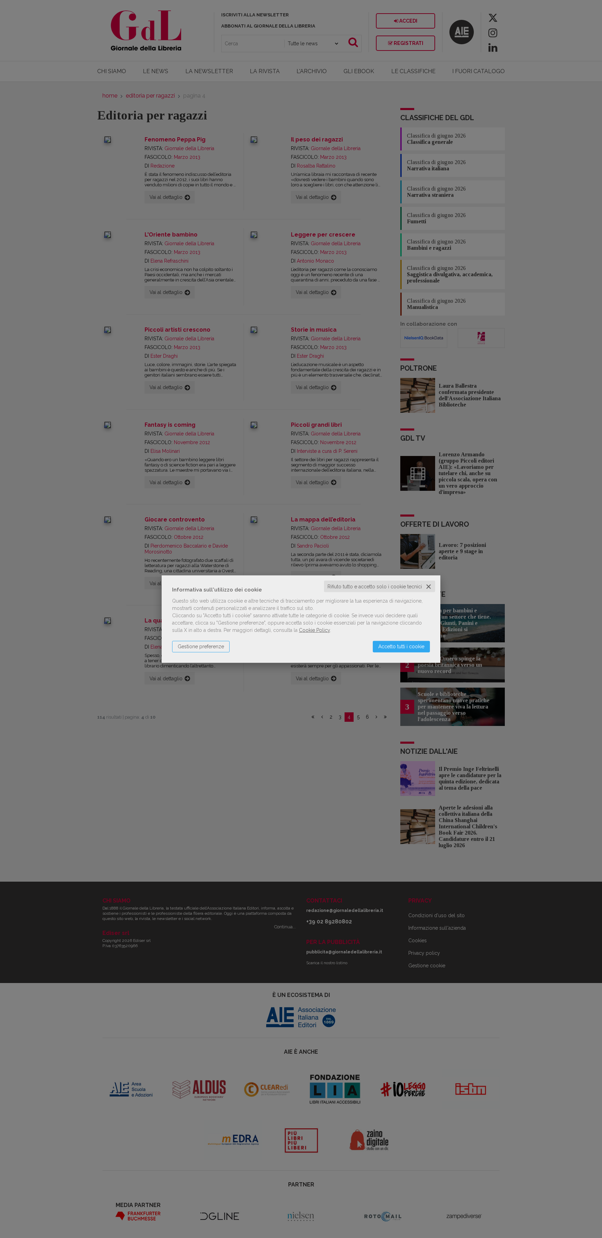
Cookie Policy (314, 630)
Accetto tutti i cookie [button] (401, 646)
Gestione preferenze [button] (201, 646)
